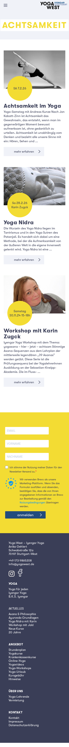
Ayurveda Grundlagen (23, 617)
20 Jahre (15, 632)
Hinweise (15, 679)
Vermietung (16, 700)
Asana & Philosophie (22, 614)
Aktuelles (16, 608)
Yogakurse (16, 653)
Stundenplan (17, 650)
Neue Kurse (16, 628)
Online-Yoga (17, 661)
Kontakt (14, 718)
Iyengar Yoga (17, 593)
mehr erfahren (24, 151)
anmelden (25, 515)
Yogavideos (16, 664)
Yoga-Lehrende (19, 696)
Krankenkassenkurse (22, 657)
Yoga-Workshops (20, 668)
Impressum (16, 721)
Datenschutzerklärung (24, 725)
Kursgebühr (16, 675)
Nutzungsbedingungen (32, 502)
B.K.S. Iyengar (18, 596)
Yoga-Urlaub (17, 672)
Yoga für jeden (18, 589)
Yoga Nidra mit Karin (23, 621)
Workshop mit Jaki (21, 625)
